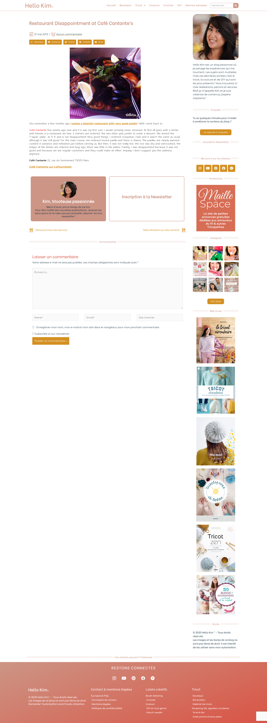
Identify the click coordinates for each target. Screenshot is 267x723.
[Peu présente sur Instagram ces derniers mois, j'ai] (216, 269)
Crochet (168, 5)
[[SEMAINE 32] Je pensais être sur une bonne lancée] (231, 269)
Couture (154, 5)
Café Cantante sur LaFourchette (50, 166)
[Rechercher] (235, 5)
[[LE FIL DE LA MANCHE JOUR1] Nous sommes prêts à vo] (216, 285)
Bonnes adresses (196, 5)
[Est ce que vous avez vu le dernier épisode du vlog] (200, 253)
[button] (37, 42)
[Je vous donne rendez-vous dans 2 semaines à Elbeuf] (231, 285)
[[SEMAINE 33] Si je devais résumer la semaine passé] (216, 253)
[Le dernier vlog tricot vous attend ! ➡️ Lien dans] (231, 253)
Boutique (125, 5)
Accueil (111, 5)
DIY (179, 5)
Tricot (138, 5)
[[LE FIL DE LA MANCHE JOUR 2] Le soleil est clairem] (200, 285)
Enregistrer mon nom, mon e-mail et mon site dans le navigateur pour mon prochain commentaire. (98, 327)
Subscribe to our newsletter (51, 333)
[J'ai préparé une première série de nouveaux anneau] (200, 269)
